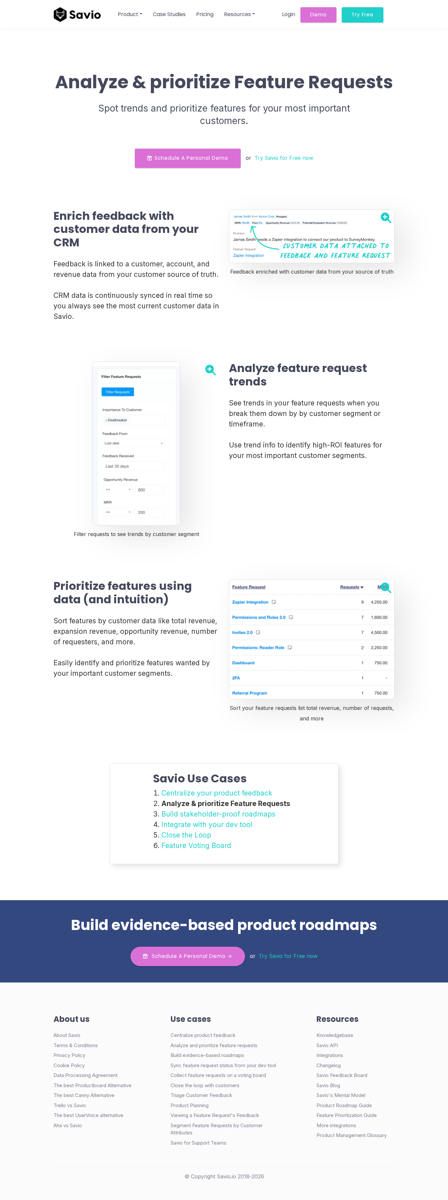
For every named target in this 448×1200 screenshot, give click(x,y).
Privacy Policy (69, 1055)
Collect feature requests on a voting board (218, 1075)
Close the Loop (186, 835)
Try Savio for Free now (284, 158)
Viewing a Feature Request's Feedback (215, 1115)
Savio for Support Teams (198, 1143)
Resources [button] (237, 14)
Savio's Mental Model (340, 1095)
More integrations (336, 1125)
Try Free (363, 14)
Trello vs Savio (69, 1105)
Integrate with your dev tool (207, 824)
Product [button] (128, 14)
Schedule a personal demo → (191, 956)
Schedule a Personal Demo (191, 158)
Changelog (328, 1065)
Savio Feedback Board (341, 1075)
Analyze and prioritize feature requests (214, 1045)
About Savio (66, 1035)
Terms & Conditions (75, 1045)
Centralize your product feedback (216, 793)
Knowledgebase (334, 1035)
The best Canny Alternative (83, 1095)
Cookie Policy (69, 1065)
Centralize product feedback (203, 1035)
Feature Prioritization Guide (346, 1115)
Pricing (205, 14)
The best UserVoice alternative (88, 1115)
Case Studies (169, 14)
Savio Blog (328, 1085)
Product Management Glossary (351, 1135)
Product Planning (190, 1105)
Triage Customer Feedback (201, 1095)
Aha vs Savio (67, 1125)
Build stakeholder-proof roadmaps (218, 814)
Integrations (329, 1055)
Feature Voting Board (196, 845)
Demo (318, 14)
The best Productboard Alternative (92, 1085)
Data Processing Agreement (85, 1075)
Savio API (327, 1045)
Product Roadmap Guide (344, 1105)
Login (288, 14)
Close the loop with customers (205, 1085)
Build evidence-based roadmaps (207, 1055)
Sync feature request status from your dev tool (223, 1065)
